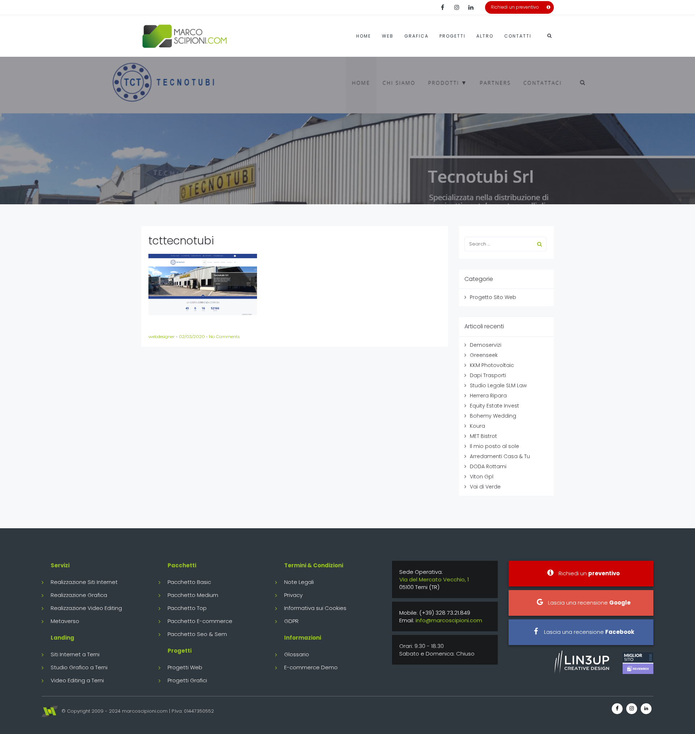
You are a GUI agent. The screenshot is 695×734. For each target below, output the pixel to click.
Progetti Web (185, 667)
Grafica (416, 36)
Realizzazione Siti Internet (84, 582)
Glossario (296, 654)
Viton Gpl (481, 476)
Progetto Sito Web (493, 297)
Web (387, 36)
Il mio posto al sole (494, 446)
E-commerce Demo (311, 667)
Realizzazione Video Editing (86, 608)
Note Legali (299, 582)
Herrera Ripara (488, 395)
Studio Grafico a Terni (79, 667)
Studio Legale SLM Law (498, 385)
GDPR (291, 621)
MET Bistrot (483, 436)
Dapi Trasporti (488, 375)
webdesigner (162, 336)
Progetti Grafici (187, 680)
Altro (484, 36)
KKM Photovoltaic (492, 365)
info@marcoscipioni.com (449, 620)
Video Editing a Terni (77, 680)
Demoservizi (485, 345)
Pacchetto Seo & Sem (197, 634)
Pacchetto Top (187, 608)
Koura (477, 426)
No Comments (224, 336)
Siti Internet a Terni (75, 654)
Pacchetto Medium (193, 595)
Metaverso (65, 621)
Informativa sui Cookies (315, 608)
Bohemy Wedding (493, 415)
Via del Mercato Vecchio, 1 (434, 579)
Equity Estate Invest (494, 405)
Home (363, 36)
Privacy (293, 595)
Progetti (452, 36)
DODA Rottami (488, 466)
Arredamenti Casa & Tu (500, 456)
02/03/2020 (192, 336)
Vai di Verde (485, 486)
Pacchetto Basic (189, 582)
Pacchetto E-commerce (200, 621)
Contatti (517, 36)
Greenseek (484, 355)
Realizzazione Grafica (79, 595)
